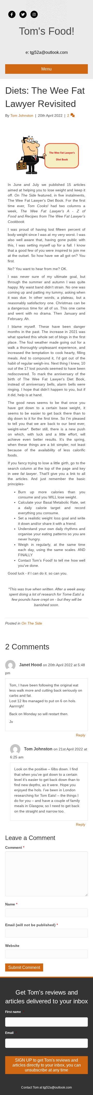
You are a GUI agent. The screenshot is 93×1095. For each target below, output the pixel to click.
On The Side (31, 623)
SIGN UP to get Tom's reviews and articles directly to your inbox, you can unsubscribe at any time (46, 1065)
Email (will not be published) (31, 925)
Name (11, 904)
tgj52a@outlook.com (49, 52)
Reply (80, 735)
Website (12, 946)
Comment (14, 847)
